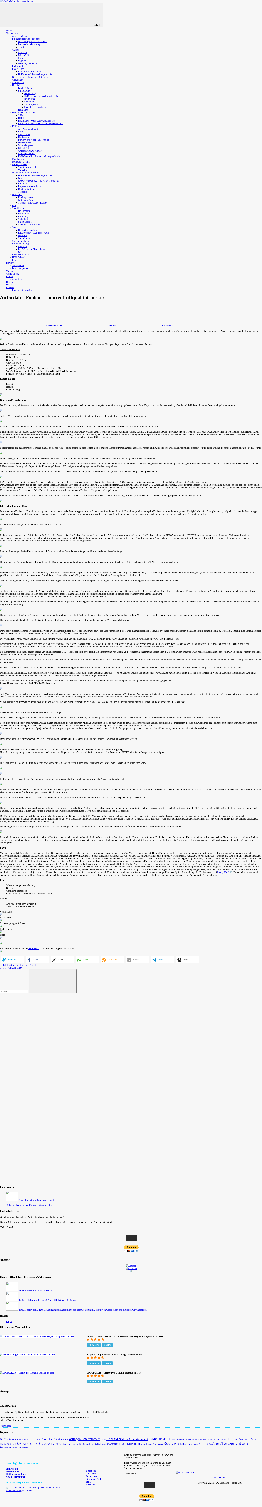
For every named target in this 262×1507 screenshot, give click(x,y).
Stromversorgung (20, 243)
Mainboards (18, 159)
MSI (123, 1444)
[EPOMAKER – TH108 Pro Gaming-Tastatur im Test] (27, 1372)
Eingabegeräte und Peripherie (26, 38)
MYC (128, 1444)
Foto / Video (18, 69)
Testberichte (12, 33)
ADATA (13, 1439)
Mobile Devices (19, 164)
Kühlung (16, 126)
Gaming (76, 1444)
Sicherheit (29, 101)
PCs (14, 205)
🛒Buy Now (93, 1345)
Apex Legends (29, 1439)
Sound (15, 227)
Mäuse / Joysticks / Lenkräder (32, 41)
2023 (7, 1439)
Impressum (12, 1468)
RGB (179, 1444)
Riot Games (188, 1444)
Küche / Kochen (26, 88)
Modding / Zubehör (27, 63)
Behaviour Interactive (184, 1439)
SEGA (209, 1444)
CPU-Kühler (24, 134)
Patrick (112, 325)
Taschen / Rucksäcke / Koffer (32, 202)
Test (217, 1443)
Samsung (202, 1444)
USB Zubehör (19, 257)
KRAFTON (111, 1444)
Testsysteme (18, 265)
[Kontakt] (29, 1181)
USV (20, 252)
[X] (29, 1111)
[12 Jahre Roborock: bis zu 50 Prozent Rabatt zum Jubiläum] (12, 1300)
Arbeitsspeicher (19, 36)
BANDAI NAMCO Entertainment (127, 1439)
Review (107, 1345)
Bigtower (22, 60)
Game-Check (12, 273)
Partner (9, 276)
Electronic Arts (50, 1443)
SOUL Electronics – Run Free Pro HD (18, 965)
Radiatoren (23, 137)
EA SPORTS (30, 1443)
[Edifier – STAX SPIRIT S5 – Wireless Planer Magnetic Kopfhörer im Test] (37, 1336)
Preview (10, 262)
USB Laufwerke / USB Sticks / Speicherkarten (40, 123)
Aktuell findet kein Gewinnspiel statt (36, 1200)
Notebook (17, 194)
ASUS (103, 1439)
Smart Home (24, 90)
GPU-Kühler (24, 148)
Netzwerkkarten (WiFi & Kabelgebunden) (38, 181)
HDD (21, 118)
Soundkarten (24, 238)
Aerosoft (20, 1439)
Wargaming (5, 1447)
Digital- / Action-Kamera (30, 71)
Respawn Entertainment (154, 1444)
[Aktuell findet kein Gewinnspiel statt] (12, 1200)
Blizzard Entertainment (208, 1439)
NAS (20, 178)
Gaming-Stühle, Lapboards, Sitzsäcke (30, 77)
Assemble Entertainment (55, 1439)
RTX (196, 1444)
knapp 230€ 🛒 (224, 872)
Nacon (135, 1444)
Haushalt (16, 85)
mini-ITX (22, 52)
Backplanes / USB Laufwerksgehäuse (36, 120)
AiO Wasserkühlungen (29, 129)
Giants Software (98, 1444)
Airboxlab (33, 948)
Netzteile (22, 246)
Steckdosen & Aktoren (35, 107)
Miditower (23, 58)
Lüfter (21, 131)
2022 (2, 1439)
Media (118, 1444)
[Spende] (29, 1017)
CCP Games (221, 1439)
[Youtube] (29, 1064)
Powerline (23, 183)
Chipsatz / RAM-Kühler (29, 150)
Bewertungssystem (21, 268)
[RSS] (29, 1158)
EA (19, 1443)
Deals (9, 284)
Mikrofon (22, 235)
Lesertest (16, 260)
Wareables (23, 170)
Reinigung (23, 110)
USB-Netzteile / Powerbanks (32, 249)
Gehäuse (16, 49)
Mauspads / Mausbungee (30, 44)
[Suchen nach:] (14, 991)
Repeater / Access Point (29, 186)
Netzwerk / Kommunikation (25, 172)
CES (229, 1439)
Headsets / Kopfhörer (28, 230)
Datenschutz (12, 1471)
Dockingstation (25, 197)
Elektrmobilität (19, 66)
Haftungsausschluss (16, 1474)
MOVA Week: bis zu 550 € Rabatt (35, 1290)
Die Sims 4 (11, 1444)
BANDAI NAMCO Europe (162, 1439)
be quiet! (196, 1439)
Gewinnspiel (84, 1444)
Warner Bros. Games (20, 1447)
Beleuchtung (30, 93)
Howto (9, 282)
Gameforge (67, 1444)
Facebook (91, 1471)
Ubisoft (246, 1444)
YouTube (91, 1473)
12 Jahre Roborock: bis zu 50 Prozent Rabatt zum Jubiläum (47, 1300)
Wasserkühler (24, 142)
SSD (20, 115)
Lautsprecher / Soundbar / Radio (33, 232)
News (9, 30)
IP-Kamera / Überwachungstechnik (35, 74)
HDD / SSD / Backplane (24, 112)
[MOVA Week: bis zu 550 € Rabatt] (12, 1290)
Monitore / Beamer (21, 161)
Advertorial (17, 279)
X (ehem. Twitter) (95, 1479)
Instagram (91, 1476)
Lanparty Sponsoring (22, 290)
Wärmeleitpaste (25, 145)
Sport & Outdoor (20, 254)
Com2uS (235, 1439)
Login (9, 1321)
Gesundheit (17, 79)
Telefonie (22, 191)
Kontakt (10, 287)
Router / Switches (26, 189)
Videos (9, 271)
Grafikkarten (18, 82)
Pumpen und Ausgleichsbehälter (33, 140)
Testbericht (231, 1443)
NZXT (143, 1444)
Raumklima (29, 99)
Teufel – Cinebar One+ (11, 967)
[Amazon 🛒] (29, 1134)
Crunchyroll (244, 1439)
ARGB (38, 1439)
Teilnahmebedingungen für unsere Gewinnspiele (29, 1205)
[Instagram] (29, 1087)
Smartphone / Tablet (27, 167)
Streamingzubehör (21, 241)
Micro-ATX (24, 55)
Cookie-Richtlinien (15, 1477)
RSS (88, 1481)
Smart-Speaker (31, 104)
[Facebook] (29, 1041)
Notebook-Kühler (26, 153)
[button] (12, 959)
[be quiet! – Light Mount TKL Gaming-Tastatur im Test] (27, 1354)
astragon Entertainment (84, 1439)
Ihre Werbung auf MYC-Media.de (24, 1482)
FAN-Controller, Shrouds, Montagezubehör (39, 156)
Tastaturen (23, 47)
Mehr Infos (6, 1425)
